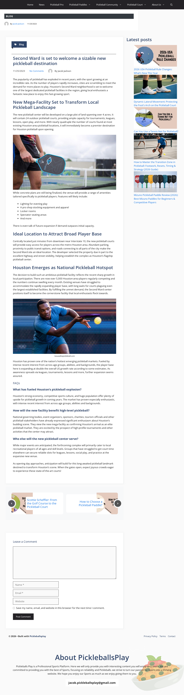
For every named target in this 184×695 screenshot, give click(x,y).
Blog (9, 16)
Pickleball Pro (57, 4)
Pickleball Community (107, 4)
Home (30, 4)
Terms (163, 636)
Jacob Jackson (18, 23)
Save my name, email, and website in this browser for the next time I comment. (60, 608)
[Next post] (117, 503)
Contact (171, 636)
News (41, 4)
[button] (171, 4)
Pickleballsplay (38, 636)
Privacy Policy (150, 636)
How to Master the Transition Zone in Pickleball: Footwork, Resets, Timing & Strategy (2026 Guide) (155, 165)
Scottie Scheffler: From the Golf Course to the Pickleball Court (42, 503)
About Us (156, 4)
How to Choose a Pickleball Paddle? (90, 503)
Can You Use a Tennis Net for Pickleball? (156, 131)
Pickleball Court (135, 4)
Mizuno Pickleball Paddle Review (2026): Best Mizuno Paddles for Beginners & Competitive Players (156, 198)
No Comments (36, 70)
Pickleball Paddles (78, 4)
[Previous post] (11, 503)
